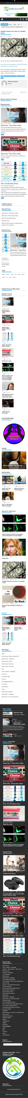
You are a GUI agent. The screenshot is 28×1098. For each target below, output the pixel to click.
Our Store (5, 1031)
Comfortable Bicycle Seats (9, 979)
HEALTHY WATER (7, 1017)
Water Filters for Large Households (10, 696)
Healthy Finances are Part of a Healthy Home (13, 1012)
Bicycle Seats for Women (8, 666)
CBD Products (6, 965)
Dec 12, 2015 (7, 871)
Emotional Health (6, 676)
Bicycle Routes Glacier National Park (10, 656)
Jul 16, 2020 (4, 123)
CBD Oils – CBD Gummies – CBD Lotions (12, 969)
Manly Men (23, 92)
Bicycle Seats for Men (7, 661)
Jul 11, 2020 (4, 181)
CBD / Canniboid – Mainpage (8, 671)
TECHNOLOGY (6, 1021)
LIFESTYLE (5, 1024)
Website (10, 83)
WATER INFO (6, 472)
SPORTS (4, 1019)
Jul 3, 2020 (5, 556)
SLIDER (4, 448)
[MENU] (26, 19)
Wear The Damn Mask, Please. (9, 218)
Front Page (4, 684)
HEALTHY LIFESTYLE (20, 76)
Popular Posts (7, 852)
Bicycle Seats (6, 976)
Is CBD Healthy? (6, 974)
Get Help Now (5, 686)
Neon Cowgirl (6, 1014)
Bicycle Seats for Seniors (8, 664)
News (2, 134)
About (3, 653)
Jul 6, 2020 (5, 390)
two (7, 277)
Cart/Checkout (6, 1035)
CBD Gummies (6, 971)
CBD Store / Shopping (8, 972)
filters (19, 274)
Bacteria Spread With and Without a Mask (6, 93)
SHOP (4, 1028)
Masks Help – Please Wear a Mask (10, 215)
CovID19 (7, 274)
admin (10, 36)
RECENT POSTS (7, 294)
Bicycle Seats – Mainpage (8, 659)
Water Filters (6, 995)
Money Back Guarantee (7, 691)
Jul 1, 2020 (5, 579)
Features (4, 679)
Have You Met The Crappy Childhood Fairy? (13, 1003)
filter (16, 274)
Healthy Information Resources (10, 76)
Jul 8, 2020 (5, 357)
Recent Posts (6, 230)
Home (3, 689)
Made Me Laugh (5, 220)
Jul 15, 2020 (4, 151)
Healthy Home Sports (8, 1016)
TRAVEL (4, 1023)
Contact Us (4, 674)
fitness (23, 274)
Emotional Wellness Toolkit (9, 1002)
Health (3, 277)
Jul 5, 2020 (5, 408)
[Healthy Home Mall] (2, 19)
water (10, 277)
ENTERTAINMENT (7, 1026)
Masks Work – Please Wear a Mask (10, 213)
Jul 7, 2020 (5, 372)
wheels (13, 277)
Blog (2, 76)
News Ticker (7, 709)
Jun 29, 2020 (6, 603)
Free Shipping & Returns (7, 681)
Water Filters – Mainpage (7, 694)
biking (3, 274)
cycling (12, 274)
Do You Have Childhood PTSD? (10, 1005)
